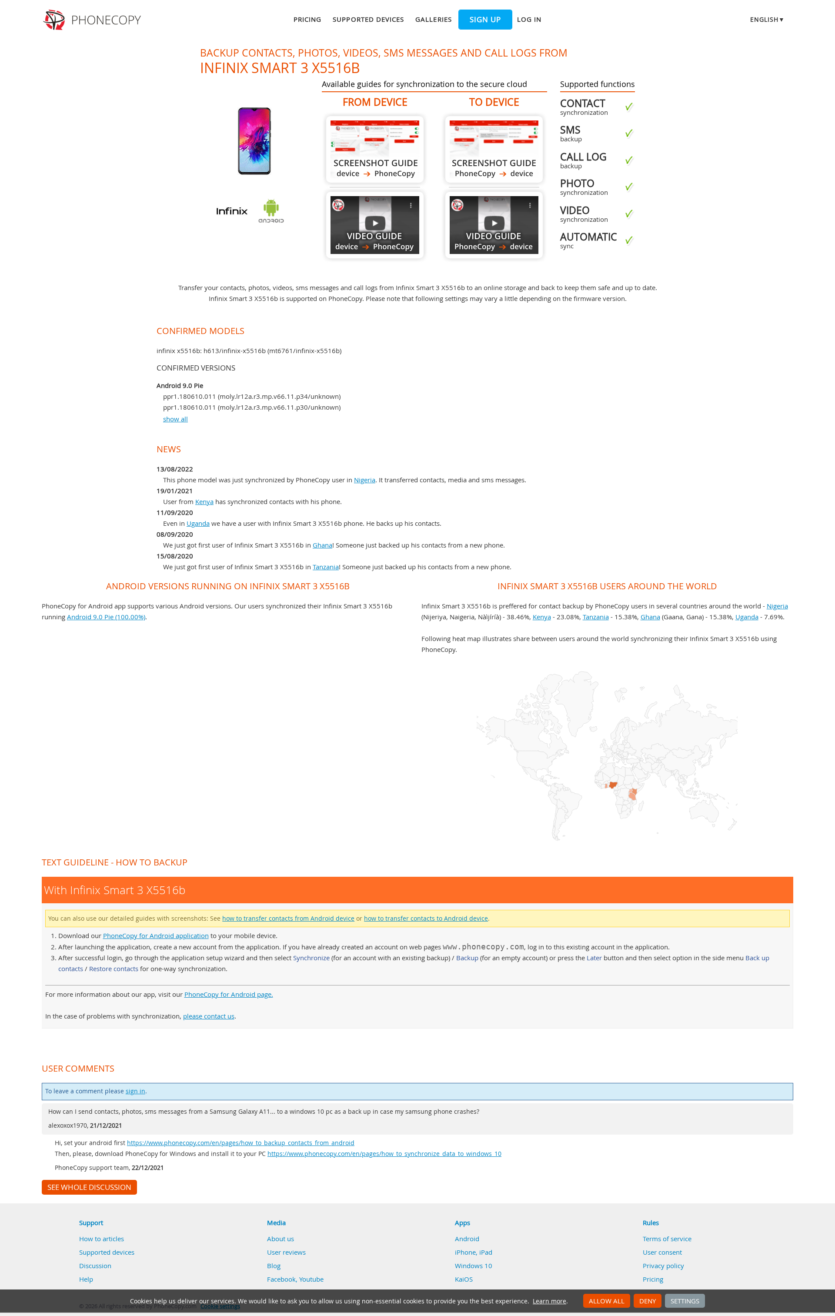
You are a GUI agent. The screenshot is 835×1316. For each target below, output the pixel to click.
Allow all (607, 1300)
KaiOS (464, 1279)
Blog (274, 1265)
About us (280, 1238)
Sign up (485, 19)
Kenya (204, 501)
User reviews (286, 1252)
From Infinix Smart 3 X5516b (375, 149)
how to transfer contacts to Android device (426, 918)
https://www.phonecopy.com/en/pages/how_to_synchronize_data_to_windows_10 (384, 1154)
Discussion (95, 1265)
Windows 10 (473, 1265)
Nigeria (364, 479)
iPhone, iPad (473, 1252)
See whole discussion (89, 1187)
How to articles (101, 1238)
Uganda (198, 523)
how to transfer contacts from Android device (288, 918)
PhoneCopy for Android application (156, 935)
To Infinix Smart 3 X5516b (494, 149)
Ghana (322, 545)
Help (86, 1279)
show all (175, 418)
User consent (662, 1252)
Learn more (549, 1301)
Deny (647, 1300)
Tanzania (326, 566)
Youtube (311, 1279)
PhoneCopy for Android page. (228, 994)
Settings (685, 1300)
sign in (135, 1091)
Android (467, 1238)
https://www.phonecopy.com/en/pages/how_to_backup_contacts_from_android (240, 1143)
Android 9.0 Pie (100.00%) (106, 616)
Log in (529, 19)
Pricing (307, 19)
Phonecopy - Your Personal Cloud (93, 20)
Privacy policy (663, 1265)
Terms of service (667, 1238)
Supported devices (368, 19)
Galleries (433, 19)
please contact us (208, 1016)
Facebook (281, 1279)
